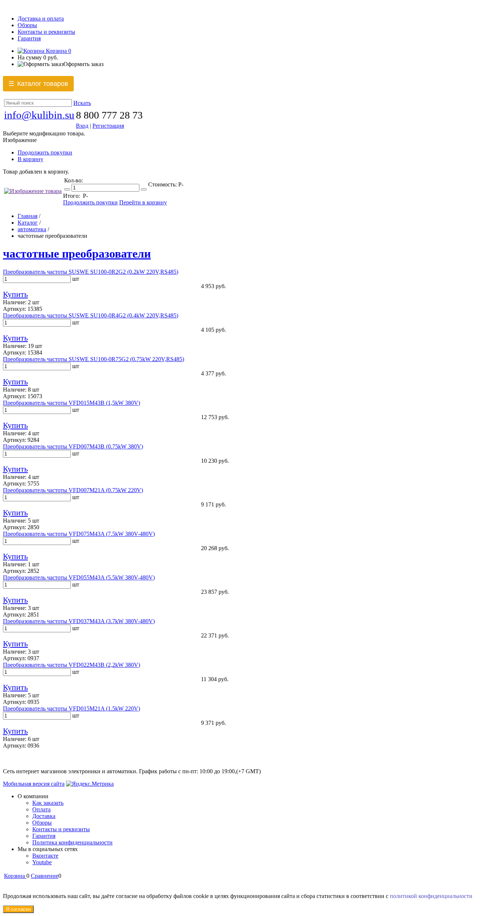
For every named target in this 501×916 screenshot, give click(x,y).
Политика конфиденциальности (72, 842)
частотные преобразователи (77, 253)
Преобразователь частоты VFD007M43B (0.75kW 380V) (73, 446)
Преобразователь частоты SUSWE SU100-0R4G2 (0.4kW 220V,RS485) (90, 315)
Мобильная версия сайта (34, 784)
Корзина (57, 51)
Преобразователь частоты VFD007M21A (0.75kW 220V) (73, 490)
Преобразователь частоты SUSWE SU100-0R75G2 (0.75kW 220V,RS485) (93, 359)
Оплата (41, 809)
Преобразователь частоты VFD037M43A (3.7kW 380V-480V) (79, 621)
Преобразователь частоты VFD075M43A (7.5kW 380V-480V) (79, 534)
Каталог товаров (38, 84)
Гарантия (29, 38)
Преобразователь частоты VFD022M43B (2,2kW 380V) (71, 665)
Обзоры (27, 25)
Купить (15, 294)
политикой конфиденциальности (431, 896)
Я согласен (18, 909)
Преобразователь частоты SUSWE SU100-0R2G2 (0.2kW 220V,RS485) (90, 272)
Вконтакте (45, 856)
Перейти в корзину (143, 202)
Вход (82, 126)
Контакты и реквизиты (46, 32)
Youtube (42, 862)
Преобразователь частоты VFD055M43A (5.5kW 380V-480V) (79, 577)
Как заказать (47, 803)
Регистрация (108, 126)
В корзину (30, 159)
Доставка (43, 816)
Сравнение (44, 876)
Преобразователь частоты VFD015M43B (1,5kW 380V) (71, 403)
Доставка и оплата (41, 18)
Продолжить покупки (45, 152)
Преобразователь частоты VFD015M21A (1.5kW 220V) (71, 708)
